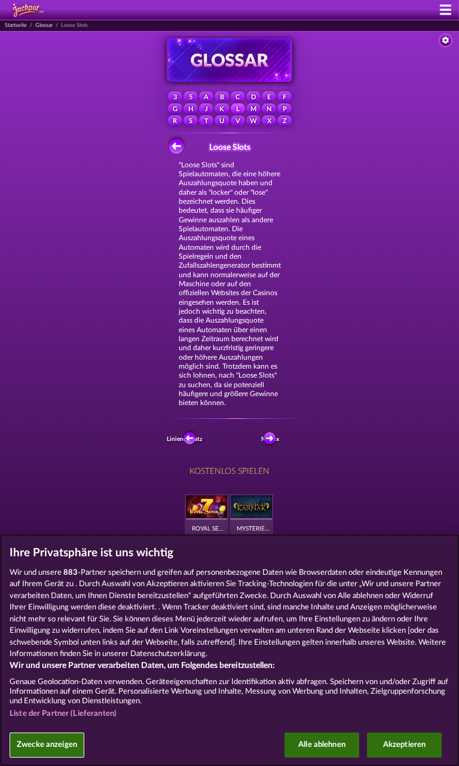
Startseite (16, 25)
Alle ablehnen (321, 745)
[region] (229, 650)
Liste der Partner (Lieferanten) (63, 714)
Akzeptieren (404, 745)
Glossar (44, 25)
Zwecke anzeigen (47, 745)
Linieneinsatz (186, 439)
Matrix (271, 439)
